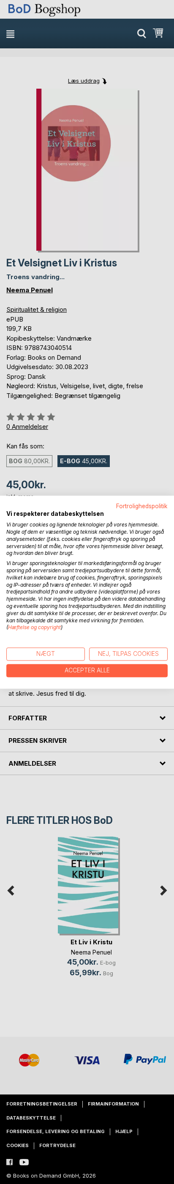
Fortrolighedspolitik (142, 506)
